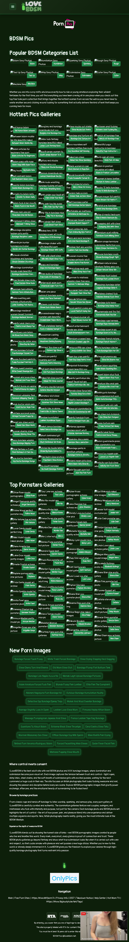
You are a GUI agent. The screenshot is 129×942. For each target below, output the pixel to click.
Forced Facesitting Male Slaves (72, 743)
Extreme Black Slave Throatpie (66, 726)
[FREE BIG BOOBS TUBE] (18, 170)
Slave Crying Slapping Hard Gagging (97, 659)
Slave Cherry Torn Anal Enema (33, 667)
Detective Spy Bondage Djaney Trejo (45, 701)
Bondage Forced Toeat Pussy (28, 659)
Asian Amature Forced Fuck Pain (35, 684)
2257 (71, 898)
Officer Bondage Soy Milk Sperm (67, 735)
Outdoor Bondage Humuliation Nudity (84, 692)
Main (10, 898)
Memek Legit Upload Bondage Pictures (82, 676)
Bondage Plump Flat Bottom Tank (93, 667)
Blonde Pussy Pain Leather (69, 684)
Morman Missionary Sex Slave (33, 735)
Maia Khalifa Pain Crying (99, 735)
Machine (31, 84)
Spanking (87, 64)
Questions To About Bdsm (33, 726)
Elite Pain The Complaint (98, 684)
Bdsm (32, 64)
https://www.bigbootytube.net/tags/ (64, 901)
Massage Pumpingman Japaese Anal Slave (45, 718)
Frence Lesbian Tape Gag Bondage (87, 718)
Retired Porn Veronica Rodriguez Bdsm (33, 743)
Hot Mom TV (113, 898)
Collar (116, 75)
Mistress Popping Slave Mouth (64, 752)
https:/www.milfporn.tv (42, 898)
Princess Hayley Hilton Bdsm (96, 709)
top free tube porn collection (23, 99)
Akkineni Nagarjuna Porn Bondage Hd (44, 692)
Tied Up (32, 75)
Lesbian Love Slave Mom (65, 709)
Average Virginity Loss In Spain (34, 709)
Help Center (100, 898)
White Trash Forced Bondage (62, 659)
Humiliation (58, 64)
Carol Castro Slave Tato (96, 726)
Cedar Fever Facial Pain (103, 743)
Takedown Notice (84, 898)
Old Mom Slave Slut (62, 667)
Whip (61, 75)
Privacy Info (62, 898)
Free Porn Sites (22, 898)
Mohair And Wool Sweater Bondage (84, 701)
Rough (116, 64)
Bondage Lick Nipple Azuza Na (43, 676)
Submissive (86, 75)
